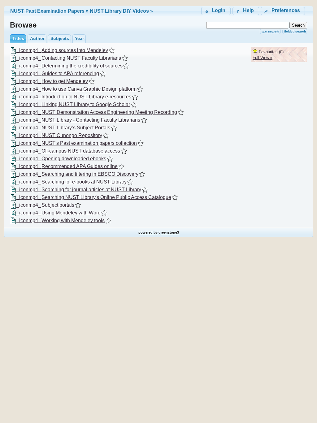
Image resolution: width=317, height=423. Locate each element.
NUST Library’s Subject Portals (75, 127)
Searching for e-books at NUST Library (84, 181)
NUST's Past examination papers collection (89, 143)
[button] (283, 11)
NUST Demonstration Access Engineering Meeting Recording (109, 112)
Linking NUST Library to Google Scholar (85, 104)
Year (79, 38)
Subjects (59, 38)
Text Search (270, 31)
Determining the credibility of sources (82, 65)
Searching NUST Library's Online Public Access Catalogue (106, 197)
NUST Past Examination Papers (47, 11)
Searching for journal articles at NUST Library (91, 189)
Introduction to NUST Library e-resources (86, 96)
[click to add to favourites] (112, 50)
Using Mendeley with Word (71, 212)
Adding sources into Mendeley (74, 50)
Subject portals (57, 205)
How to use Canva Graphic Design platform (89, 89)
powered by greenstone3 (158, 232)
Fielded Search (295, 31)
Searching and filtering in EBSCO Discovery (89, 174)
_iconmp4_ (28, 50)
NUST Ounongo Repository (71, 135)
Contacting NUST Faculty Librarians (81, 58)
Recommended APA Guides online (79, 166)
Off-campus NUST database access (80, 150)
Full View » (262, 57)
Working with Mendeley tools (73, 220)
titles (18, 38)
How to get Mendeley (64, 81)
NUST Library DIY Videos (119, 11)
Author (37, 38)
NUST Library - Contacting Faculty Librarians (90, 120)
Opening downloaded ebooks (73, 158)
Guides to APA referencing (70, 73)
